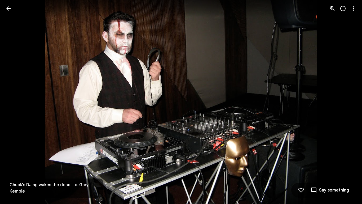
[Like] (301, 190)
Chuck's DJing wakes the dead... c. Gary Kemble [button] (49, 188)
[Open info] (343, 8)
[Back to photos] (8, 8)
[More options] (353, 8)
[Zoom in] (332, 8)
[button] (14, 102)
